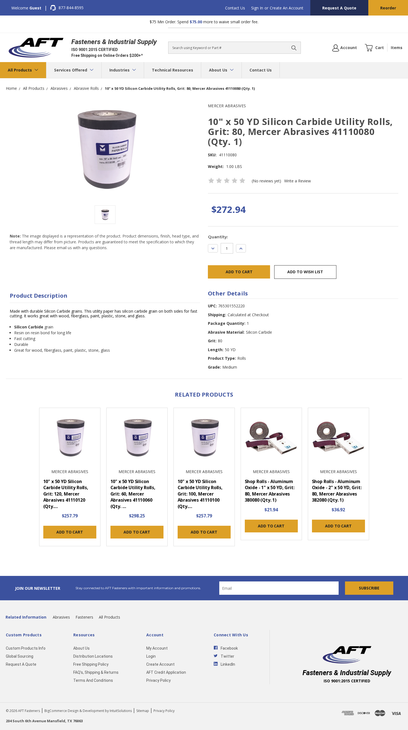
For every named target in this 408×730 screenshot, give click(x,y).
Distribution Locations (93, 656)
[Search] (294, 47)
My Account (157, 648)
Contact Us (235, 8)
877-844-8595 (71, 7)
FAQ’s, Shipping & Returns (96, 672)
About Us (218, 70)
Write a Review (297, 180)
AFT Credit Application (166, 672)
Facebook (229, 648)
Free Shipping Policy (91, 664)
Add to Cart (69, 532)
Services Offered (71, 70)
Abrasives (61, 617)
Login (151, 656)
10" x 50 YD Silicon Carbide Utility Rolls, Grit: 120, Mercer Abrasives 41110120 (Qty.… (65, 493)
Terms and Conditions (93, 680)
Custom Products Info (26, 648)
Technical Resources (172, 70)
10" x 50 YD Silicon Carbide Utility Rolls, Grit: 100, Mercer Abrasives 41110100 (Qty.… (200, 493)
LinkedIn (228, 664)
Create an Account (286, 8)
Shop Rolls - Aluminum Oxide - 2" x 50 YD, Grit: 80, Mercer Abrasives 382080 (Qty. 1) (337, 490)
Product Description (38, 295)
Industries (120, 70)
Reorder (388, 8)
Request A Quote (339, 8)
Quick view (69, 438)
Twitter (227, 656)
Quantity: (218, 236)
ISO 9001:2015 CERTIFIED (94, 49)
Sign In (257, 8)
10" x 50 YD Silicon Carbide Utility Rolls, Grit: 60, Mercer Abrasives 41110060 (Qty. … (132, 493)
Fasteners (84, 617)
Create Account (160, 664)
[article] (69, 479)
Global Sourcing (19, 656)
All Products (20, 70)
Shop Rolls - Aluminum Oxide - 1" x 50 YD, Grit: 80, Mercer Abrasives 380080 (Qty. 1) (269, 490)
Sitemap (142, 710)
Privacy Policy (158, 680)
